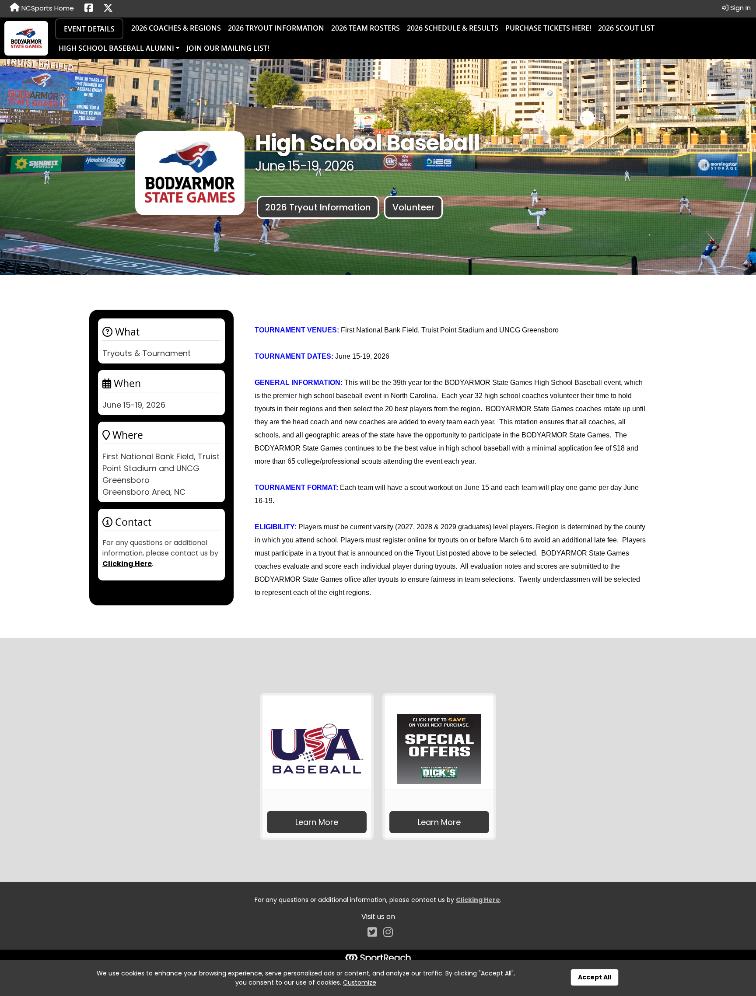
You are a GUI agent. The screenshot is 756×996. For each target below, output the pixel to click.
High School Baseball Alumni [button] (116, 48)
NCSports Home (47, 8)
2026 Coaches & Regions (176, 28)
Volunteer (413, 207)
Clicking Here (127, 564)
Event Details (89, 29)
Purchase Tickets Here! (548, 28)
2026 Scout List (626, 28)
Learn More (316, 822)
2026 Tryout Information (276, 28)
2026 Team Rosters (365, 28)
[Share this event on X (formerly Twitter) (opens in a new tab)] (108, 8)
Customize (359, 982)
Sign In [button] (739, 7)
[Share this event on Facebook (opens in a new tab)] (88, 8)
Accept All (594, 977)
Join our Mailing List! (227, 48)
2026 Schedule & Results (452, 28)
